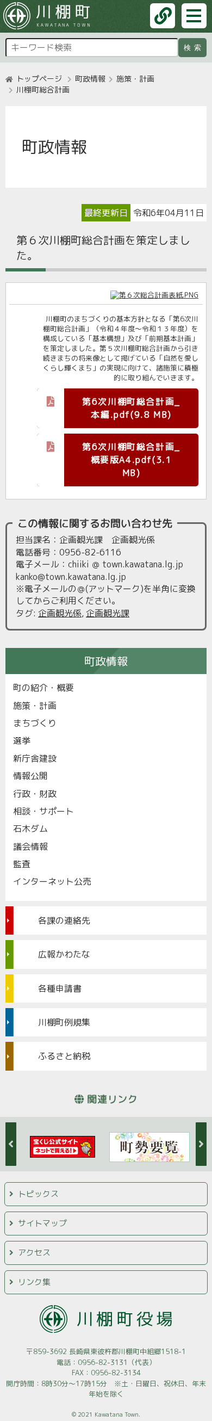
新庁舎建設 (35, 758)
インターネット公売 (52, 881)
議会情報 (30, 846)
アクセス (34, 1252)
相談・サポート (43, 811)
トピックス (38, 1194)
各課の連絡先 (64, 920)
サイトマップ (42, 1223)
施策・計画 (135, 78)
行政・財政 (35, 794)
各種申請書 (60, 988)
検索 (194, 48)
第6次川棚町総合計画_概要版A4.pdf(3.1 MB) (131, 460)
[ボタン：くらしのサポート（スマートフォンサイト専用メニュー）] (162, 15)
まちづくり (35, 723)
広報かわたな (64, 954)
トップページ (39, 78)
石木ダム (30, 829)
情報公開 (30, 776)
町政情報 (90, 78)
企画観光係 (60, 613)
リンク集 (34, 1282)
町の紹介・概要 (43, 688)
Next (201, 1144)
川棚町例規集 (64, 1022)
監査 (21, 864)
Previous (10, 1144)
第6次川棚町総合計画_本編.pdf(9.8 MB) (131, 408)
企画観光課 (107, 613)
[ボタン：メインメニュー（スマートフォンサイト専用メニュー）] (194, 15)
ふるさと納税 (64, 1056)
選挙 (21, 740)
